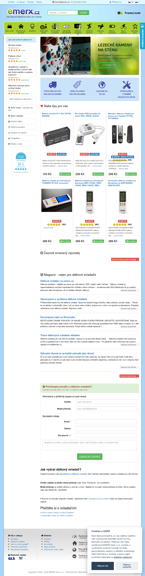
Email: (67, 421)
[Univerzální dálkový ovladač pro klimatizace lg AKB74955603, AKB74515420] (122, 201)
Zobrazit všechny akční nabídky (124, 259)
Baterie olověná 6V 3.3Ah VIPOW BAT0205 (56, 114)
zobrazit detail (63, 166)
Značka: (67, 401)
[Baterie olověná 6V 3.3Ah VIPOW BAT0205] (56, 136)
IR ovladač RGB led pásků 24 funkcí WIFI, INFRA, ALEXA (87, 114)
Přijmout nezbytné (127, 566)
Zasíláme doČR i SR (101, 92)
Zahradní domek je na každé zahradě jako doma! (67, 353)
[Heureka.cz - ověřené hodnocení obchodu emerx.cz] (21, 163)
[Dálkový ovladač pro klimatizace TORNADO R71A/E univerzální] (56, 200)
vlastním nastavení (123, 557)
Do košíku (66, 174)
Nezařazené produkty (19, 549)
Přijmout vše (102, 566)
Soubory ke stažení (18, 132)
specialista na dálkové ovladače (73, 473)
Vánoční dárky (16, 121)
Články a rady (16, 143)
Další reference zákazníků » (21, 99)
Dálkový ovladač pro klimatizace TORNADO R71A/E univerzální (56, 181)
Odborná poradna (17, 127)
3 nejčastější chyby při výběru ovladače (56, 515)
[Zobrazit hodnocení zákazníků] (119, 160)
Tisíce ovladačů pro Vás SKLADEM (77, 92)
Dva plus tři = (64, 435)
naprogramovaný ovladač (98, 498)
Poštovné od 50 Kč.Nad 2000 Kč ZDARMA (52, 92)
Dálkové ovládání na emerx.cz (57, 281)
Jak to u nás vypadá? (19, 544)
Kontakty (14, 539)
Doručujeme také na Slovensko (57, 317)
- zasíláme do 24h (20, 109)
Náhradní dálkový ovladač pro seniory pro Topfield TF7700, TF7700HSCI (121, 116)
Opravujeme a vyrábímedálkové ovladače (126, 94)
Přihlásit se (116, 2)
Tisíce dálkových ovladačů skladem (60, 335)
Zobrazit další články (128, 376)
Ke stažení (48, 544)
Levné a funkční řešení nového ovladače (57, 512)
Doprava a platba (18, 541)
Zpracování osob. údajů (53, 549)
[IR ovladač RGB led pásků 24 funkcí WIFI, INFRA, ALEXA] (89, 134)
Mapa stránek (49, 546)
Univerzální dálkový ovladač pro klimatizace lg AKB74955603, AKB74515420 (122, 183)
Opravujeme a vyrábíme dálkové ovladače (63, 299)
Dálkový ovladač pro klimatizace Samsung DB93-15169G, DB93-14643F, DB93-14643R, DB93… (89, 183)
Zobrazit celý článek (129, 290)
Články (47, 541)
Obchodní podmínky (19, 546)
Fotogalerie (15, 138)
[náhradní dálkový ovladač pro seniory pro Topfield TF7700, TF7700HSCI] (122, 134)
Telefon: (67, 428)
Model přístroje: (64, 408)
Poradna (47, 539)
